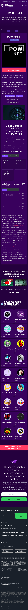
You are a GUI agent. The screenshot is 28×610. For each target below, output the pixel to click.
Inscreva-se (21, 516)
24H (5, 155)
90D (16, 189)
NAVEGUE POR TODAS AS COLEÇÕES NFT (14, 447)
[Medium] (14, 102)
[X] (2, 558)
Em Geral (12, 31)
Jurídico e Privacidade (9, 607)
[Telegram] (16, 102)
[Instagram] (18, 558)
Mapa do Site (3, 607)
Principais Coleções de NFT (15, 29)
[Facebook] (10, 558)
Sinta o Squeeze (14, 499)
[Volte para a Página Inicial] (2, 29)
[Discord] (11, 102)
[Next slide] (26, 285)
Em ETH (19, 31)
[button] (22, 5)
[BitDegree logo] (5, 577)
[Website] (8, 102)
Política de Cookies (16, 607)
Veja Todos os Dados (14, 70)
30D (16, 155)
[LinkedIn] (13, 558)
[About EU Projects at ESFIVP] (6, 569)
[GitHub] (24, 558)
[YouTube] (8, 558)
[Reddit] (21, 558)
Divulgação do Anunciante (23, 607)
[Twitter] (19, 102)
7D (10, 155)
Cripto (5, 29)
